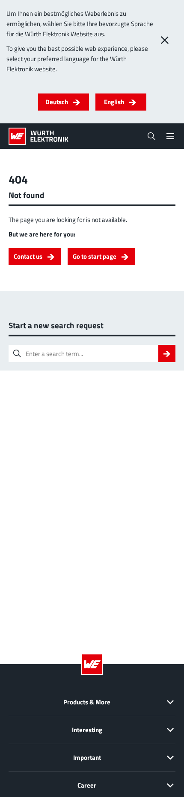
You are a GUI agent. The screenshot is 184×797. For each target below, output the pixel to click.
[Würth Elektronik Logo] (38, 136)
